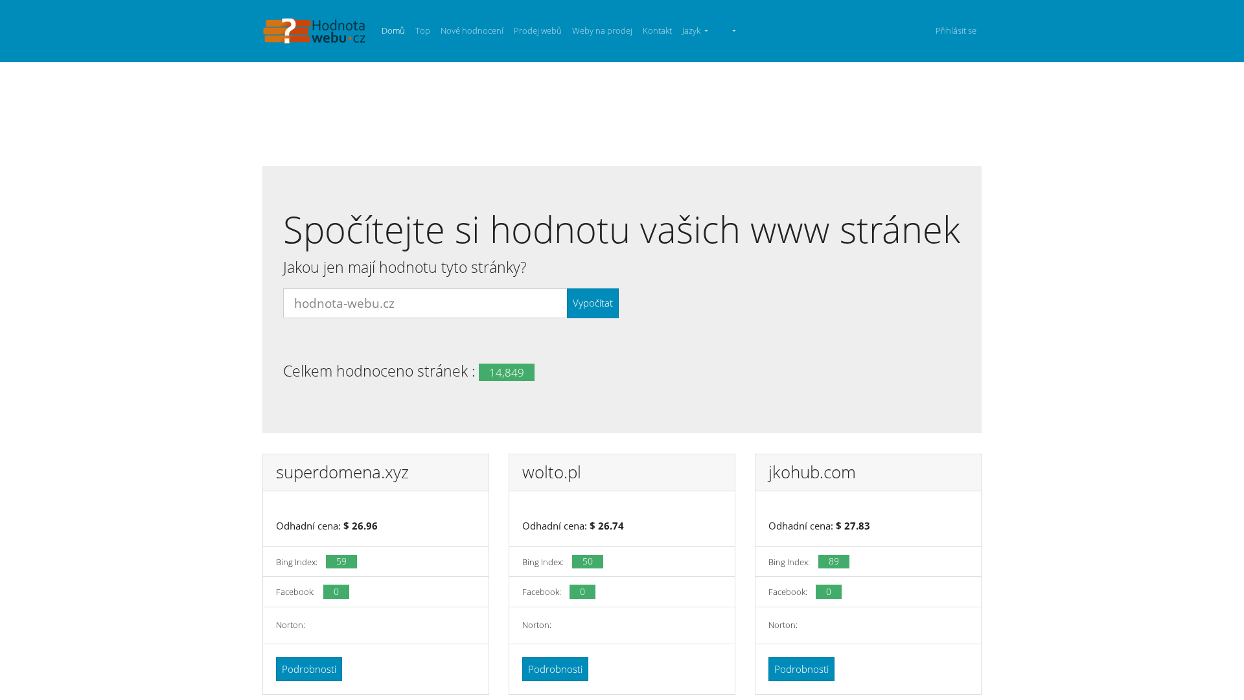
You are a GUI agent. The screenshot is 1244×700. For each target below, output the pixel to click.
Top (422, 30)
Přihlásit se (956, 30)
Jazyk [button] (692, 30)
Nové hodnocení (472, 30)
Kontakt (657, 30)
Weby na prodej (602, 30)
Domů (393, 30)
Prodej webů (538, 30)
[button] (727, 31)
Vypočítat (593, 302)
